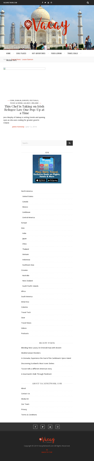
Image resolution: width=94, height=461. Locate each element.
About (23, 388)
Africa (23, 291)
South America (26, 296)
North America (27, 191)
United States (27, 196)
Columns (24, 307)
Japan (24, 238)
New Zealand (27, 280)
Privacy (24, 409)
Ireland (35, 103)
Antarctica (25, 302)
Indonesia (26, 259)
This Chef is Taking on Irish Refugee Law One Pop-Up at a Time (24, 109)
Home (8, 53)
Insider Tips (11, 60)
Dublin (18, 100)
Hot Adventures (38, 53)
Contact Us (25, 393)
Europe (25, 100)
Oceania (24, 270)
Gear (23, 317)
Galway (27, 103)
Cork (12, 100)
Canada (25, 201)
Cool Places (21, 53)
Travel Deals (72, 53)
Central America (28, 217)
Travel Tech (26, 312)
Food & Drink (56, 53)
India (24, 233)
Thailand (25, 249)
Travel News (26, 323)
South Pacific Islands (30, 286)
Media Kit (25, 399)
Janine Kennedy (18, 126)
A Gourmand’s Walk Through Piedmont (36, 374)
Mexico (25, 207)
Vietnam (25, 254)
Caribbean (26, 212)
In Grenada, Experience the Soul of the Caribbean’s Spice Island (46, 358)
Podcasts (25, 333)
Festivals (34, 100)
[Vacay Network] (47, 26)
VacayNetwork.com (10, 3)
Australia (25, 275)
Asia (22, 228)
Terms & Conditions (29, 414)
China (24, 244)
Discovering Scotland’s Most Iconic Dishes (37, 363)
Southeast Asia (28, 265)
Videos (24, 328)
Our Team (25, 404)
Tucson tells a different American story (36, 368)
